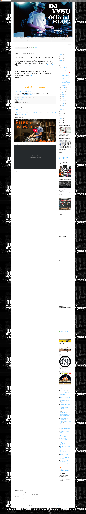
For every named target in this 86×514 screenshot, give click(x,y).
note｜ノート (63, 456)
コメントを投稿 (19, 109)
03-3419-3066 (22, 94)
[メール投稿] (27, 97)
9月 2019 (63, 91)
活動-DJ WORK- (20, 99)
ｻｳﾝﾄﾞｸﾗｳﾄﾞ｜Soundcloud (18, 40)
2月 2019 (63, 103)
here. (31, 75)
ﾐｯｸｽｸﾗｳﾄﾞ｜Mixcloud (27, 40)
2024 (61, 56)
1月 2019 (63, 105)
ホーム (35, 112)
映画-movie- (62, 412)
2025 (61, 54)
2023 (61, 58)
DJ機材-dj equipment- (64, 414)
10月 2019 (64, 89)
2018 (61, 107)
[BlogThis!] (30, 97)
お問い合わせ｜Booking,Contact (57, 40)
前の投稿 (54, 112)
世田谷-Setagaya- (63, 402)
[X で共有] (31, 97)
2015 (61, 113)
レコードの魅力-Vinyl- (64, 392)
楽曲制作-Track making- (65, 394)
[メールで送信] (29, 97)
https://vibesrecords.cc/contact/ (64, 481)
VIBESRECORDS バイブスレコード (22, 91)
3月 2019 (63, 101)
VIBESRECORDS (65, 470)
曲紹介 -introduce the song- (65, 397)
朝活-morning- (63, 423)
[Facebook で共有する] (32, 97)
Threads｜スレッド (64, 454)
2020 (61, 63)
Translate (35, 47)
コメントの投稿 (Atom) (21, 114)
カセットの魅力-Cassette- (65, 404)
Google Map (29, 94)
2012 (61, 118)
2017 (61, 109)
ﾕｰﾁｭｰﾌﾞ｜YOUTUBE (65, 39)
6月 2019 (63, 96)
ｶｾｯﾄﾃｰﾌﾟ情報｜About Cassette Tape (54, 37)
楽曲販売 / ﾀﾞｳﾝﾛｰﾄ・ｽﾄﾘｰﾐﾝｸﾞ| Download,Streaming (39, 37)
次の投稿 (16, 112)
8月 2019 (63, 92)
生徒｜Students (40, 40)
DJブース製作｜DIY (47, 40)
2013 (61, 116)
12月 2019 (64, 67)
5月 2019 (63, 98)
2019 (61, 65)
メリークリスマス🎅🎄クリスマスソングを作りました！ (65, 74)
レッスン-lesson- (63, 390)
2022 (61, 60)
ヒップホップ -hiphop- (64, 400)
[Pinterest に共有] (33, 97)
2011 (61, 120)
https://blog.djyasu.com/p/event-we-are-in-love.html (38, 65)
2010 (61, 122)
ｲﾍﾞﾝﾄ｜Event (34, 40)
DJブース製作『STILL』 (65, 415)
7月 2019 (63, 94)
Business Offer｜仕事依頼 (65, 463)
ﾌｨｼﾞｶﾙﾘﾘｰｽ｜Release (25, 37)
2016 (61, 111)
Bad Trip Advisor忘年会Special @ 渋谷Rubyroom (66, 70)
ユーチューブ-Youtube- (65, 409)
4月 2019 (63, 100)
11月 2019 (64, 87)
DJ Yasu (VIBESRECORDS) (65, 468)
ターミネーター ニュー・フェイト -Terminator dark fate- (66, 81)
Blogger (57, 505)
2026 (61, 52)
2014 (61, 115)
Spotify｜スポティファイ (65, 436)
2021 (61, 62)
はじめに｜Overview (17, 37)
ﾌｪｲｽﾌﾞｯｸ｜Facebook (65, 37)
